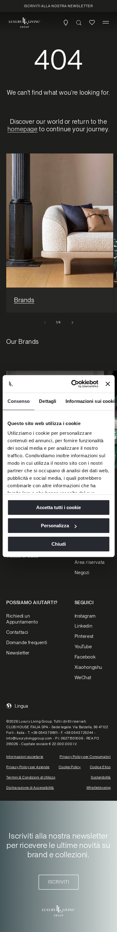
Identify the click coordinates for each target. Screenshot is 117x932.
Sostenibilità (101, 777)
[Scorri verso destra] (72, 322)
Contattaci (17, 632)
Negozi (82, 572)
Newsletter (18, 653)
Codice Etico (100, 767)
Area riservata (90, 562)
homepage (22, 129)
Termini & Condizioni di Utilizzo (30, 777)
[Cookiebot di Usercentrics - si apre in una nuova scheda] (73, 384)
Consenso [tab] (18, 401)
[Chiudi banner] (107, 384)
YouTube (83, 646)
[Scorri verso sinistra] (45, 322)
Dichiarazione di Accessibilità (30, 787)
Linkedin (84, 626)
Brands (24, 300)
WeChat (83, 677)
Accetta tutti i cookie (58, 507)
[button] (106, 23)
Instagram (85, 616)
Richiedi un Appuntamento (22, 619)
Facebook (85, 657)
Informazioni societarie (24, 756)
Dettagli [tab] (47, 401)
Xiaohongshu (89, 667)
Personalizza (55, 525)
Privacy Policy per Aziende (28, 767)
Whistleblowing (98, 787)
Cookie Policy (70, 767)
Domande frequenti (26, 642)
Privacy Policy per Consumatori (85, 756)
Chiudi (58, 544)
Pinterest (84, 636)
